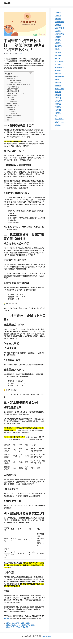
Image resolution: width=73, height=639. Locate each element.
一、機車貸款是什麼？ (11, 76)
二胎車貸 (58, 16)
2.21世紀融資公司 (13, 113)
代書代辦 (9, 117)
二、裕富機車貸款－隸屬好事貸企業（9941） (18, 85)
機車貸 (22, 623)
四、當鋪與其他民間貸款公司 (13, 115)
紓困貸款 (58, 107)
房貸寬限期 (58, 46)
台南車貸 (58, 37)
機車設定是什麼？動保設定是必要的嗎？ (17, 627)
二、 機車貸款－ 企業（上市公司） (15, 93)
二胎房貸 (58, 13)
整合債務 (58, 52)
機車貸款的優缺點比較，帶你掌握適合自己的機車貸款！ (21, 625)
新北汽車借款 (59, 61)
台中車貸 (58, 25)
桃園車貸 (58, 70)
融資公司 (58, 110)
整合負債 (58, 55)
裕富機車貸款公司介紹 (13, 87)
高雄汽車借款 (59, 122)
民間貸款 (58, 92)
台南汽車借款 (59, 34)
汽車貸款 (58, 98)
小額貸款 (58, 40)
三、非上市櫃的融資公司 (12, 105)
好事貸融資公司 (11, 107)
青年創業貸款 (59, 119)
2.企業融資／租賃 (13, 101)
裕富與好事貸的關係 (12, 89)
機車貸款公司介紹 (12, 95)
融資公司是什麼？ (12, 78)
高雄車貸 (58, 125)
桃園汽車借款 (59, 67)
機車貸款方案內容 (12, 103)
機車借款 (8, 623)
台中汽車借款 (59, 22)
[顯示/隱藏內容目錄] (30, 73)
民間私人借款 (59, 89)
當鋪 (8, 120)
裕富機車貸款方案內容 (13, 91)
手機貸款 (58, 49)
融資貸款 (58, 113)
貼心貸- (7, 3)
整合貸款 (58, 58)
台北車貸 (58, 31)
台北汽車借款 (59, 28)
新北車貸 (58, 64)
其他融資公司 (12, 109)
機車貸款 (7, 618)
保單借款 (58, 19)
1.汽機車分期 (12, 99)
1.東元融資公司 (12, 111)
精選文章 (58, 104)
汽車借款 (58, 95)
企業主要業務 (10, 97)
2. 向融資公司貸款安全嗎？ (15, 82)
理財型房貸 (58, 101)
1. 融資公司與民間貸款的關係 (16, 80)
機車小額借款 (15, 623)
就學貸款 (58, 43)
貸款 (56, 116)
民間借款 (58, 86)
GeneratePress (46, 636)
